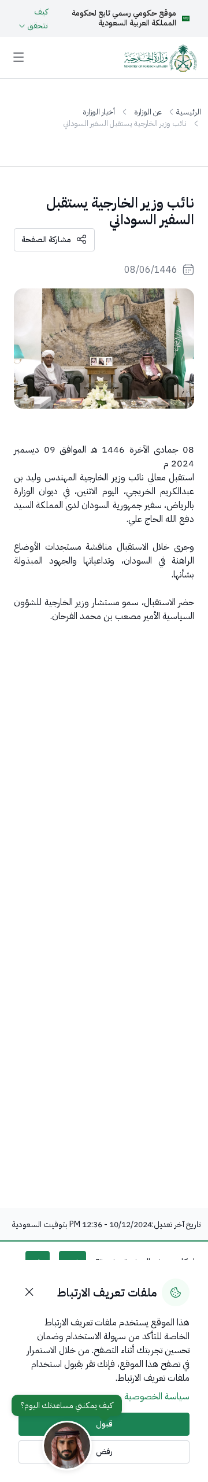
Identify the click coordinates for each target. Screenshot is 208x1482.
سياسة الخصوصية (157, 1396)
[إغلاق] (29, 1292)
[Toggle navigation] (18, 57)
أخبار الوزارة (99, 111)
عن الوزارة (148, 111)
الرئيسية (188, 111)
